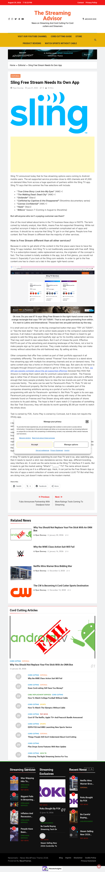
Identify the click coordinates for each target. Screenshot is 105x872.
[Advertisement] (52, 154)
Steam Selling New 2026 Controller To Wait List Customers (49, 846)
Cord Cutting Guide (61, 36)
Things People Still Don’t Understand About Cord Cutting (52, 737)
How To (43, 753)
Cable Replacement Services (39, 695)
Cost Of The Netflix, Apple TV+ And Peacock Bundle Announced (55, 717)
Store (79, 36)
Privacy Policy (91, 3)
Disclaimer (78, 858)
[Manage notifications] (99, 866)
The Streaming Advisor (52, 16)
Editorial (15, 76)
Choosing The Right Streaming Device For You (48, 756)
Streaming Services (25, 786)
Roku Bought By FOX (50, 808)
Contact (80, 3)
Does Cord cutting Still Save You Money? (45, 688)
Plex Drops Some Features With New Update (47, 747)
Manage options (71, 444)
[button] (87, 421)
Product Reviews (32, 43)
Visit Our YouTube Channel (32, 36)
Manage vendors (25, 438)
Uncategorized (47, 823)
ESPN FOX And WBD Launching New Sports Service (50, 727)
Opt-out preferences (42, 450)
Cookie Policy (90, 858)
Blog (61, 858)
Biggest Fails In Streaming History (27, 799)
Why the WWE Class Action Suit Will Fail (54, 547)
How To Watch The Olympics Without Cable (46, 708)
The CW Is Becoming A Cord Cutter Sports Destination (61, 585)
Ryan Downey (18, 88)
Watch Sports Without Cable (61, 43)
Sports (43, 704)
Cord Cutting (15, 661)
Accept (34, 444)
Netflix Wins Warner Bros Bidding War (52, 566)
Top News (44, 714)
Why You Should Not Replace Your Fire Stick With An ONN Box (41, 664)
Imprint (66, 450)
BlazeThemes (25, 861)
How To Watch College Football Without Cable (48, 698)
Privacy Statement (56, 450)
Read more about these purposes (43, 438)
